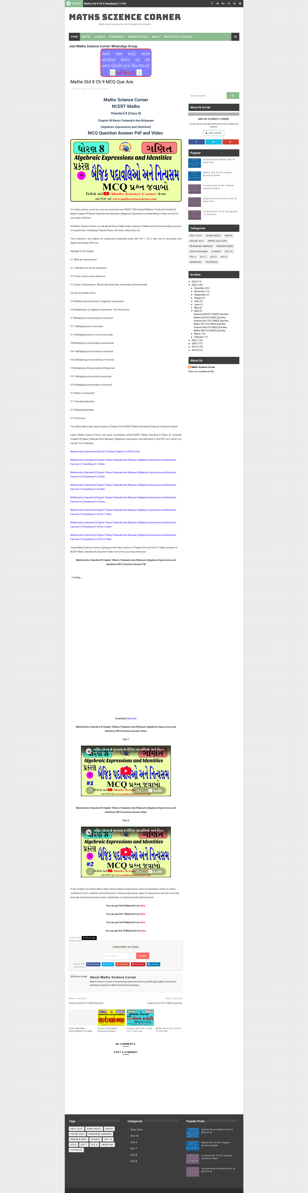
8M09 (77, 88)
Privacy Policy (138, 36)
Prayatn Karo (225, 246)
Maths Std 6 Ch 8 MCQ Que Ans (210, 330)
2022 (194, 285)
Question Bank (95, 88)
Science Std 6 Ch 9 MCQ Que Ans (210, 327)
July (196, 301)
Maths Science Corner (125, 16)
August (198, 298)
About (156, 36)
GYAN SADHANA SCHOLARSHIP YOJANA (80, 1029)
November (199, 291)
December (199, 288)
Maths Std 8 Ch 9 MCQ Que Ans (210, 317)
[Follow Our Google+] (230, 141)
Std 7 (203, 257)
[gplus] (223, 3)
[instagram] (229, 3)
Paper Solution (217, 241)
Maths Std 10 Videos (178, 36)
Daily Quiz (196, 236)
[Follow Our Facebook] (196, 141)
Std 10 (229, 251)
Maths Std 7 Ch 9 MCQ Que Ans (210, 324)
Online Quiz (197, 241)
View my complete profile (201, 371)
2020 (194, 343)
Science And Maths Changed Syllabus (108, 1029)
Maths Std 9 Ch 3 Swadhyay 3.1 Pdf (105, 3)
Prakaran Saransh (201, 246)
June (197, 304)
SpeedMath (116, 36)
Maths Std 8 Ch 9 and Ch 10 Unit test (168, 1029)
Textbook (212, 262)
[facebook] (212, 3)
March (197, 333)
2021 (194, 340)
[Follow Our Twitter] (213, 141)
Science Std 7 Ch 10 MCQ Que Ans (211, 320)
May (196, 307)
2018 (194, 350)
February (199, 337)
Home (74, 36)
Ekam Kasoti (213, 236)
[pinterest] (240, 3)
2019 (194, 346)
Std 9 (224, 257)
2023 (194, 281)
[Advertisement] (213, 66)
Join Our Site (215, 133)
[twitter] (217, 3)
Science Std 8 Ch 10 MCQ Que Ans (211, 314)
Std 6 (193, 257)
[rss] (234, 3)
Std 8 (105, 88)
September (200, 294)
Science (99, 36)
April (196, 311)
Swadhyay (196, 262)
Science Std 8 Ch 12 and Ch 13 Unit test (139, 1029)
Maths (86, 36)
